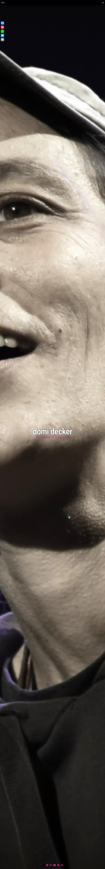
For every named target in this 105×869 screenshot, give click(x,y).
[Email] (52, 39)
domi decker (52, 431)
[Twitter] (52, 35)
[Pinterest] (52, 27)
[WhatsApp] (52, 31)
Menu (3, 2)
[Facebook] (52, 23)
